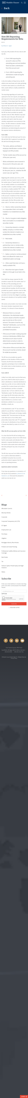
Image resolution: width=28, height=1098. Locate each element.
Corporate (4, 517)
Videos (3, 572)
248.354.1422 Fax (18, 652)
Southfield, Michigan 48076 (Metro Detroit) (13, 650)
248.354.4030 (8, 652)
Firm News (4, 534)
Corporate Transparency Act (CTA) (10, 521)
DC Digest (4, 525)
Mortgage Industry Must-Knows (10, 542)
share (23, 1096)
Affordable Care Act (6, 508)
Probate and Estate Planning (9, 547)
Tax (2, 561)
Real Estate (4, 557)
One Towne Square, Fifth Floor (14, 647)
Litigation (3, 538)
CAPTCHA (4, 593)
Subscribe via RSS (14, 607)
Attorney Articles (6, 513)
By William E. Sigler (6, 46)
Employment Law (6, 530)
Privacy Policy (14, 658)
